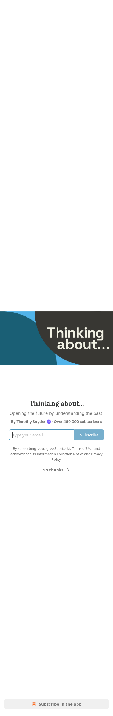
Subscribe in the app (60, 704)
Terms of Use (82, 448)
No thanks (52, 470)
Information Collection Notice (60, 453)
